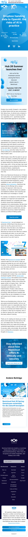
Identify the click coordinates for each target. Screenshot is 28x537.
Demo (22, 475)
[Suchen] (22, 461)
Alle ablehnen (14, 530)
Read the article (14, 217)
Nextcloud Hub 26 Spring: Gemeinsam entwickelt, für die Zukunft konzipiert (13, 403)
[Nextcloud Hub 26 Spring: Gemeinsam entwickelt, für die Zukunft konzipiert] (13, 390)
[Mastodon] (9, 46)
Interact (23, 466)
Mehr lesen (6, 424)
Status (13, 499)
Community (15, 37)
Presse (4, 478)
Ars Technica (6, 150)
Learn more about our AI (14, 363)
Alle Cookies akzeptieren (14, 527)
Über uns (4, 469)
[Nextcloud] (9, 7)
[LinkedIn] (19, 46)
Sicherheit (13, 482)
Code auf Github (13, 489)
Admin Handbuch (13, 476)
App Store (13, 472)
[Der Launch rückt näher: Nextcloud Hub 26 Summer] (4, 1)
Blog (16, 34)
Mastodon (10, 332)
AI (13, 34)
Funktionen (4, 483)
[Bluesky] (14, 46)
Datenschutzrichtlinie (13, 523)
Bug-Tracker (22, 480)
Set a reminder (14, 100)
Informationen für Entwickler (13, 485)
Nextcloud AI (11, 259)
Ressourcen (13, 466)
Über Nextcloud (4, 466)
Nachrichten (15, 41)
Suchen (13, 494)
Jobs (4, 472)
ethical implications (11, 184)
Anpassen (13, 533)
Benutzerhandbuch (14, 479)
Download (13, 469)
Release (22, 398)
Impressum (4, 480)
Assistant (17, 259)
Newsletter (13, 496)
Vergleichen (13, 491)
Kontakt (22, 478)
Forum (22, 472)
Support (23, 469)
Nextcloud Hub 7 (6, 222)
